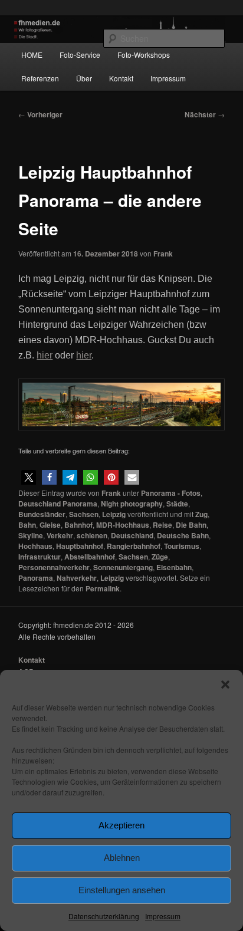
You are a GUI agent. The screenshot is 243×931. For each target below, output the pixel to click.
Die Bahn (191, 524)
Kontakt (121, 78)
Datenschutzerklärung (103, 916)
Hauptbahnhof (79, 546)
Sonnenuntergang (123, 567)
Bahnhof (78, 524)
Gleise (50, 524)
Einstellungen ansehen (121, 890)
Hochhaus (35, 546)
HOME (31, 55)
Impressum (162, 916)
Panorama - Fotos (171, 493)
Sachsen (83, 514)
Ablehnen (122, 858)
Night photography (132, 503)
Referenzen (40, 78)
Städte (177, 503)
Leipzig (114, 514)
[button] (225, 684)
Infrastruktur (39, 556)
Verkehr (60, 535)
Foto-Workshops (143, 55)
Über (84, 78)
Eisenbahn (174, 567)
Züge (160, 556)
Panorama (35, 578)
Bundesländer (41, 514)
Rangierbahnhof (133, 546)
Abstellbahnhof (89, 556)
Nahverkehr (77, 578)
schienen (92, 535)
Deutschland (132, 535)
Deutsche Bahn (183, 535)
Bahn (27, 524)
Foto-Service (80, 55)
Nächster (205, 114)
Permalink (103, 588)
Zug (201, 514)
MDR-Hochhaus (122, 524)
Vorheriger (40, 114)
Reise (162, 524)
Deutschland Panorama (57, 503)
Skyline (30, 535)
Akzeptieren (121, 825)
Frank (163, 253)
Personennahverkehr (54, 567)
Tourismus (181, 546)
